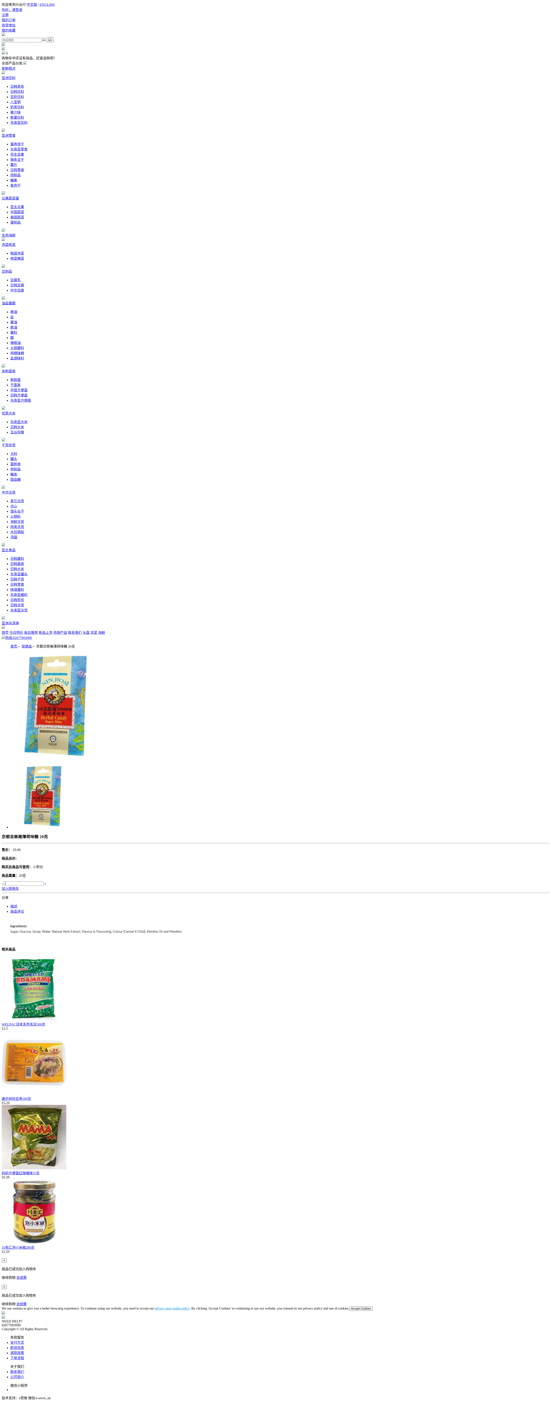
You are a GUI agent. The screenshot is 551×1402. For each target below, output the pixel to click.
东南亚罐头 (19, 574)
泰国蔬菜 (17, 217)
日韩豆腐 (17, 285)
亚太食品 (8, 550)
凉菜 (93, 632)
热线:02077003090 (18, 638)
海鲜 (101, 632)
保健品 (27, 646)
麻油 (13, 312)
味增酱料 (17, 589)
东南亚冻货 (19, 610)
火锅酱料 (17, 348)
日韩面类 (17, 564)
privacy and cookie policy (172, 1308)
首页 (5, 632)
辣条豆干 (17, 159)
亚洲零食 (8, 135)
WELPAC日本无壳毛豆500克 (23, 1024)
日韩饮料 (17, 92)
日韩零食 (17, 170)
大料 (13, 454)
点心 (13, 506)
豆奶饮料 (17, 97)
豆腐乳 (15, 280)
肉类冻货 (17, 527)
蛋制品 (15, 222)
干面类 (15, 385)
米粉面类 (8, 371)
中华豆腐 (17, 290)
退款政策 (17, 1353)
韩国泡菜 (17, 253)
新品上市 (46, 632)
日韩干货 (17, 579)
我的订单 (8, 20)
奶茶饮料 (17, 107)
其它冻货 (17, 501)
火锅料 (15, 516)
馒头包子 (17, 511)
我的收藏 (8, 30)
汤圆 (13, 537)
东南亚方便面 (20, 400)
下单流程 (17, 1358)
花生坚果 (17, 154)
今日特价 (16, 632)
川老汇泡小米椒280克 (18, 1247)
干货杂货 (8, 445)
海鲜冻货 (17, 522)
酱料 (13, 332)
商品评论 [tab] (17, 911)
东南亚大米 (19, 422)
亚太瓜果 (17, 207)
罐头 (13, 459)
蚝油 (13, 327)
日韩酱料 (17, 558)
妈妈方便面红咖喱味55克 (21, 1173)
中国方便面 (19, 390)
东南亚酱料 (19, 595)
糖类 (13, 474)
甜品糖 (15, 479)
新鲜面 (15, 380)
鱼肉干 (15, 185)
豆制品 (7, 271)
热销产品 (60, 632)
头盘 (86, 632)
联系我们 (75, 632)
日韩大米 (17, 427)
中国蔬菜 (17, 212)
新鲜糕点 (8, 68)
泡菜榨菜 (8, 245)
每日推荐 (31, 632)
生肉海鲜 (8, 235)
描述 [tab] (13, 906)
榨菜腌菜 (17, 258)
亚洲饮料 (8, 78)
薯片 (13, 165)
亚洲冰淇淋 (10, 623)
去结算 (21, 1277)
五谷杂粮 (17, 432)
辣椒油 (15, 343)
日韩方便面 (19, 395)
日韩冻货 (17, 605)
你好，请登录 (12, 10)
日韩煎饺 (17, 600)
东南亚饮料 (19, 122)
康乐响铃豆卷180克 (16, 1099)
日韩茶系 (17, 86)
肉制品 (15, 175)
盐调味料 (17, 358)
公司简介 (17, 1377)
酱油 (13, 322)
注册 (5, 15)
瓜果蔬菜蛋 (10, 198)
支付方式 (17, 1342)
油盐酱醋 (8, 303)
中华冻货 (8, 492)
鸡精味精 (17, 353)
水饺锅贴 (17, 532)
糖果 (13, 180)
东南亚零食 (19, 149)
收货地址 (8, 25)
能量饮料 (17, 117)
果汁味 (15, 112)
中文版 (32, 4)
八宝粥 (15, 102)
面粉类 (15, 464)
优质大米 (8, 413)
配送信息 (17, 1348)
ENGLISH (47, 4)
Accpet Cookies (361, 1308)
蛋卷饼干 (17, 144)
